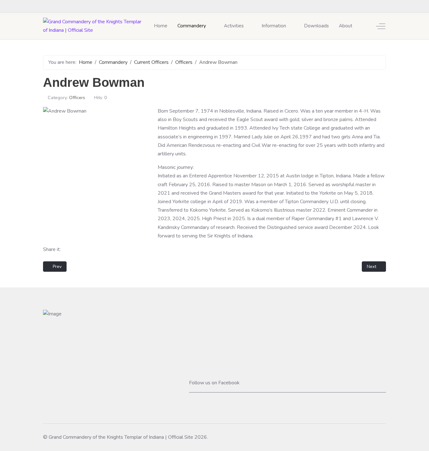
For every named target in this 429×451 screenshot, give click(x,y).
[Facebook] (383, 6)
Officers (77, 97)
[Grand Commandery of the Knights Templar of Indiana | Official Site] (94, 26)
